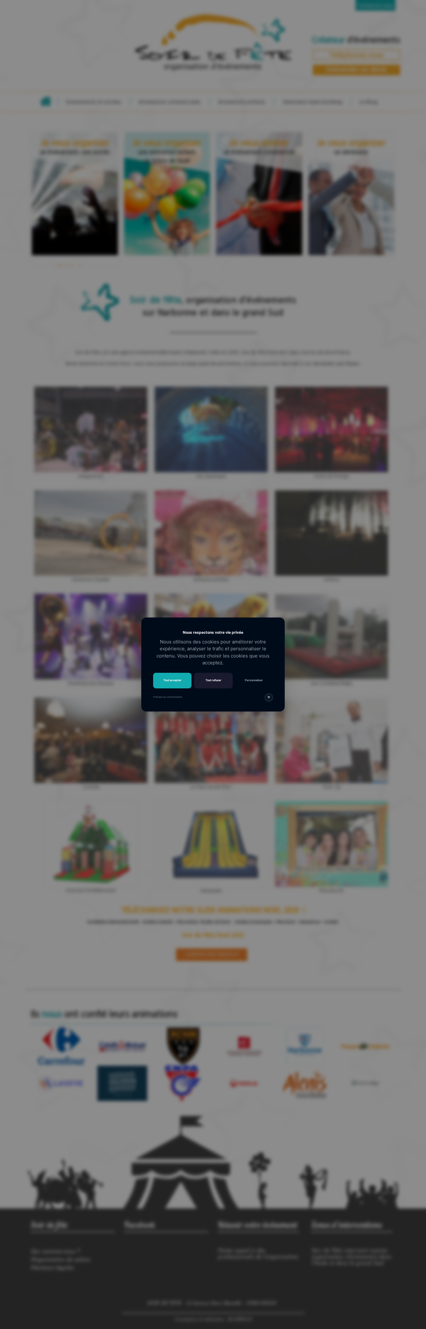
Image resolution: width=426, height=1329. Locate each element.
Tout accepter (172, 680)
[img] (269, 697)
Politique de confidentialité (167, 697)
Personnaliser (254, 680)
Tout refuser (213, 680)
